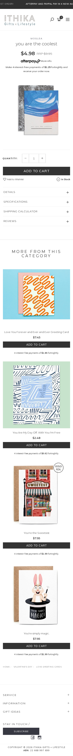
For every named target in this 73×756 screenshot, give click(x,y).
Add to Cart (37, 171)
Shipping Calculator (21, 211)
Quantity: (10, 158)
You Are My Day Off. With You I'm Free (36, 432)
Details (9, 192)
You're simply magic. (36, 633)
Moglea (36, 38)
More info (46, 60)
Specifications (16, 201)
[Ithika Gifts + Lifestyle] (20, 19)
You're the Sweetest (36, 532)
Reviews (10, 221)
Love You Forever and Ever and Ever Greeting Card (36, 332)
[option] (36, 112)
